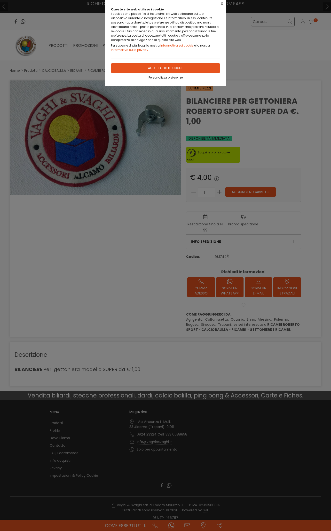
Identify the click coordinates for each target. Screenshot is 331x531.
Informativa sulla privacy (129, 50)
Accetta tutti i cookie (165, 68)
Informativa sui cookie (176, 45)
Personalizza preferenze (166, 77)
